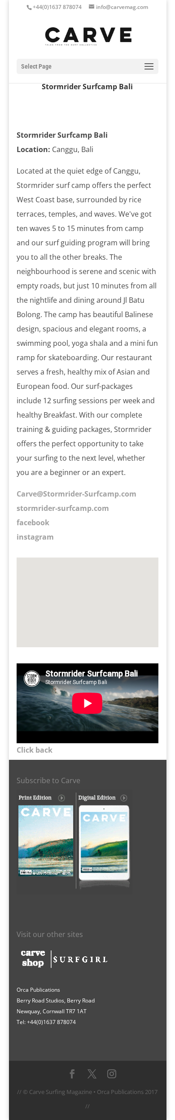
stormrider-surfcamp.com (64, 508)
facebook (33, 522)
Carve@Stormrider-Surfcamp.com (76, 494)
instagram (35, 537)
